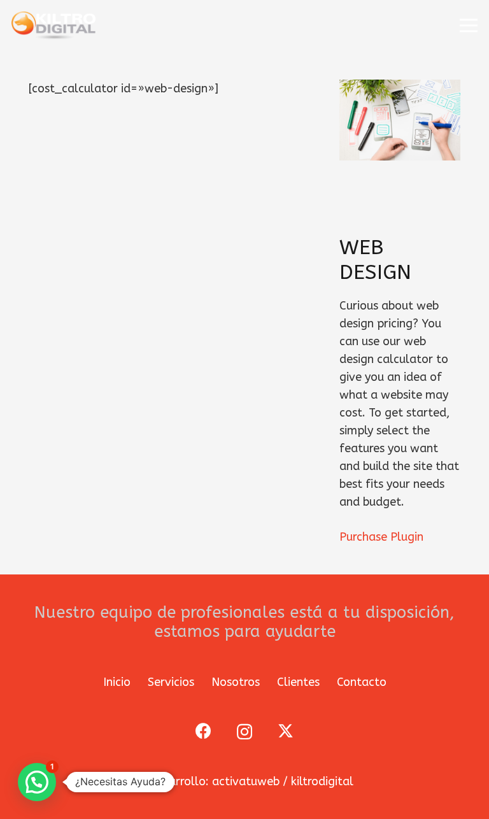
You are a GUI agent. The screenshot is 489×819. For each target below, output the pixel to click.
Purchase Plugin (381, 537)
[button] (469, 25)
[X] (286, 731)
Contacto (361, 682)
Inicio (117, 682)
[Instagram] (244, 732)
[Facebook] (203, 731)
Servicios (171, 682)
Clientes (298, 682)
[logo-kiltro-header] (53, 25)
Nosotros (235, 682)
